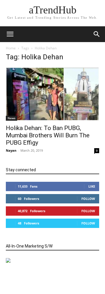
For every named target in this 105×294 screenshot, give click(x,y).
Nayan (11, 150)
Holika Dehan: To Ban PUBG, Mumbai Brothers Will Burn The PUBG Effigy (48, 135)
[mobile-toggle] (10, 34)
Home (11, 48)
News (11, 118)
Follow (88, 198)
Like (91, 186)
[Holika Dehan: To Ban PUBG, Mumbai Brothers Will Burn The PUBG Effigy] (52, 94)
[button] (97, 34)
